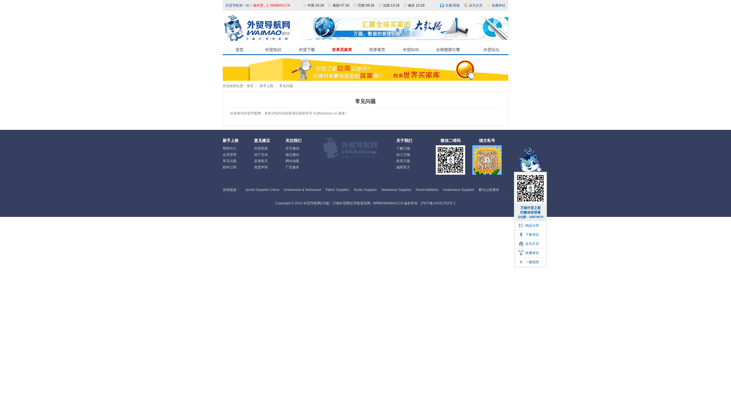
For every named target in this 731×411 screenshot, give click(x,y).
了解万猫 (403, 148)
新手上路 (266, 86)
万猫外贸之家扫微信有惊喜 (530, 212)
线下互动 (261, 155)
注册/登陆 (452, 5)
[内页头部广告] (405, 39)
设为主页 (532, 244)
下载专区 (532, 235)
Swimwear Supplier (396, 190)
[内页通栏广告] (365, 80)
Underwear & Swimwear (302, 190)
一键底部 (532, 262)
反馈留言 (261, 161)
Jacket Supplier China (262, 190)
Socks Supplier (365, 190)
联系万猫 (403, 161)
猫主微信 (292, 155)
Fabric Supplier (337, 190)
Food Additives (427, 190)
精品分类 (532, 225)
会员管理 (229, 155)
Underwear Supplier (458, 190)
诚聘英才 (403, 167)
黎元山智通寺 (489, 190)
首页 (250, 86)
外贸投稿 (261, 148)
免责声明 (261, 167)
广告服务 (292, 167)
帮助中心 (229, 148)
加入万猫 (403, 155)
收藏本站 (532, 253)
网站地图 (292, 161)
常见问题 (286, 86)
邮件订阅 (229, 167)
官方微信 (292, 148)
